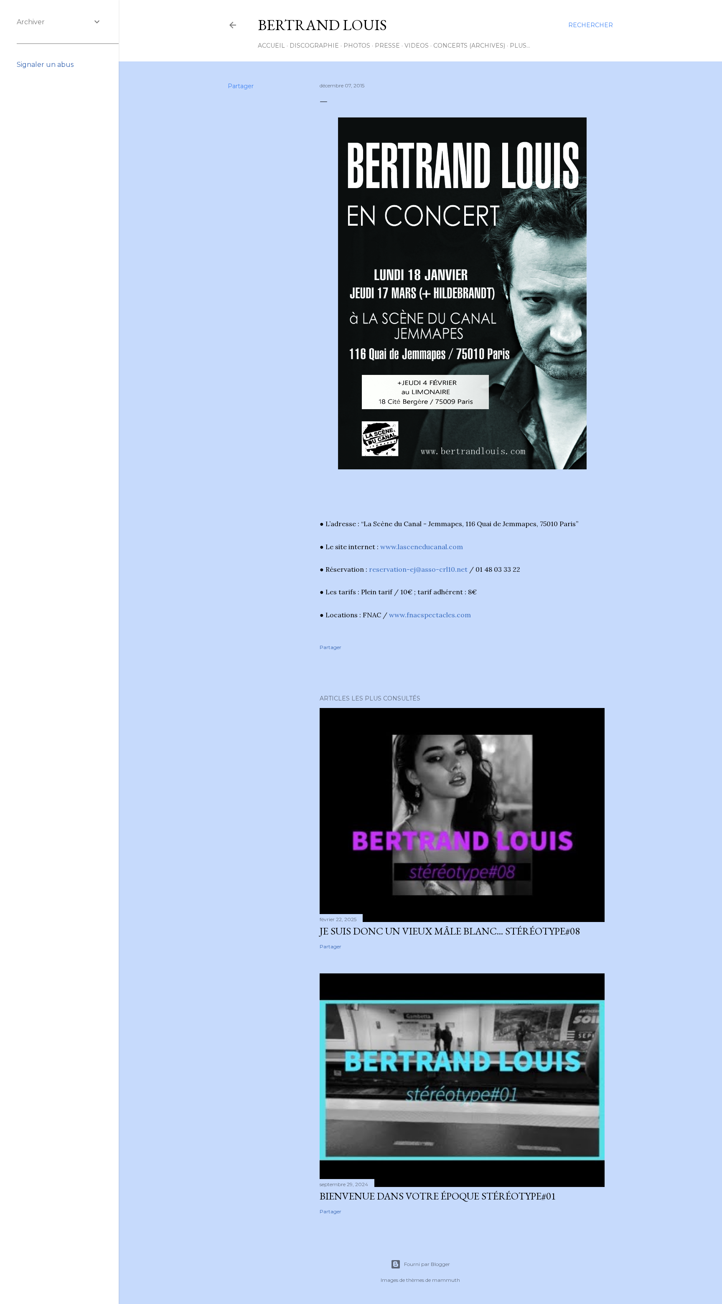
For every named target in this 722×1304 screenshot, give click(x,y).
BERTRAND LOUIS (322, 25)
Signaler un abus (45, 65)
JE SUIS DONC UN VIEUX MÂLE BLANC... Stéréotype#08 (450, 931)
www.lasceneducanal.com (421, 546)
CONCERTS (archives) (469, 45)
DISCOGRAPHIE (314, 45)
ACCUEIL (271, 45)
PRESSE (387, 45)
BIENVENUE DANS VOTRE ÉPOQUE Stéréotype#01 (438, 1195)
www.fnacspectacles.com (430, 615)
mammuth (446, 1280)
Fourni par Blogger (427, 1264)
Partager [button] (241, 86)
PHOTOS (356, 45)
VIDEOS (416, 45)
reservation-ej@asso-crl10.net (418, 569)
